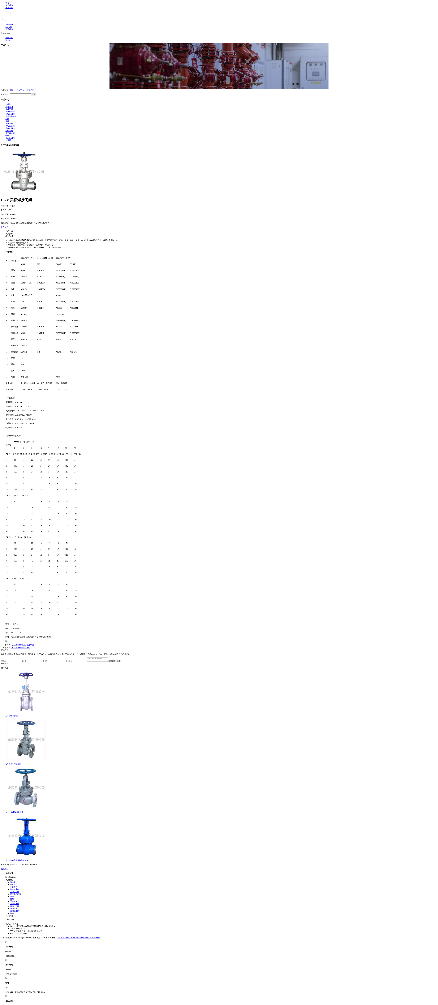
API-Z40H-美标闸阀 (13, 764)
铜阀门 (8, 135)
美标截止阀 (10, 112)
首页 (7, 3)
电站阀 (8, 104)
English (8, 40)
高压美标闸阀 (10, 116)
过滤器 (8, 140)
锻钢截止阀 (10, 133)
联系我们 (9, 29)
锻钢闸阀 (9, 131)
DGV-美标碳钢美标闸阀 (20, 648)
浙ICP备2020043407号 (66, 938)
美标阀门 (30, 90)
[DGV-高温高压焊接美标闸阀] (26, 856)
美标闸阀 (9, 109)
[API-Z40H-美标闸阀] (26, 760)
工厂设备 (9, 27)
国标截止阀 (10, 126)
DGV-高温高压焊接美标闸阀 (22, 645)
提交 (33, 95)
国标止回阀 (10, 128)
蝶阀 (7, 121)
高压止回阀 (10, 138)
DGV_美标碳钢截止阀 (14, 812)
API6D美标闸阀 (11, 716)
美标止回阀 (10, 114)
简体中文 (9, 38)
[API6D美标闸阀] (26, 712)
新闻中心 (9, 24)
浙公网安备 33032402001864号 (87, 938)
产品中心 (9, 8)
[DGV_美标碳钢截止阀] (26, 808)
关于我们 (9, 5)
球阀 (7, 119)
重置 (118, 661)
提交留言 (112, 661)
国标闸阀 (9, 124)
